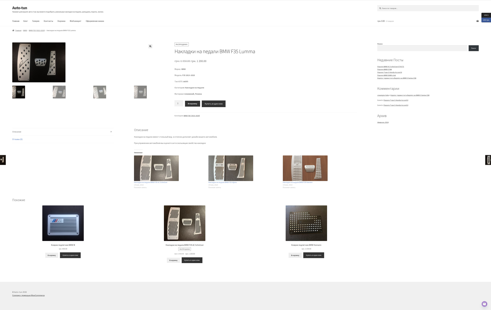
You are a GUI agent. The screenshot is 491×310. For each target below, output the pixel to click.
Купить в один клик (214, 103)
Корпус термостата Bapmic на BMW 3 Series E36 (396, 78)
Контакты (48, 21)
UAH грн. (485, 20)
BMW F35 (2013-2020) (37, 30)
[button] (150, 46)
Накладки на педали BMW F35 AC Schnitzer (150, 182)
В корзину (192, 103)
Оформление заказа (95, 21)
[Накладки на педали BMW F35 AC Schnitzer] (170, 168)
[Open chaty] (484, 304)
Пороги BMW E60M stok (386, 75)
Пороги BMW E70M (384, 69)
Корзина (61, 21)
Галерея (35, 21)
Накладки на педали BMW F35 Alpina (222, 182)
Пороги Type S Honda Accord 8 (389, 72)
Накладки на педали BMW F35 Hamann (298, 182)
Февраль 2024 (382, 122)
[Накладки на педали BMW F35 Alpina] (244, 168)
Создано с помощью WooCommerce (28, 295)
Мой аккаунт (75, 21)
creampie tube (383, 95)
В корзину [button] (52, 255)
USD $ (484, 15)
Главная (15, 21)
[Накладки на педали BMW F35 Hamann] (319, 168)
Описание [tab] (16, 131)
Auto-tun (19, 7)
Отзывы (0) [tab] (17, 139)
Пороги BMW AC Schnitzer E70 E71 (390, 66)
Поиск (380, 44)
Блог (25, 21)
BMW (25, 30)
